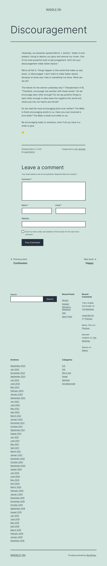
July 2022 (14, 401)
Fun (63, 366)
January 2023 (16, 394)
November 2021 (17, 423)
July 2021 (14, 437)
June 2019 (15, 519)
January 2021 (16, 455)
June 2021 (15, 441)
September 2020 (17, 466)
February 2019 (16, 534)
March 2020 (15, 487)
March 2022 (15, 416)
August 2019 (15, 512)
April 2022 (15, 412)
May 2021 (14, 444)
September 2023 (17, 376)
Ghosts (65, 300)
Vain (64, 313)
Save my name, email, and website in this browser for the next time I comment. (52, 233)
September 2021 (17, 430)
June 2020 (15, 476)
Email (58, 205)
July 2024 (14, 369)
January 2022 (16, 419)
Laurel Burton (29, 152)
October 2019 (16, 505)
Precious (88, 319)
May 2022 (14, 409)
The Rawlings (88, 309)
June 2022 (15, 405)
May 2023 (14, 387)
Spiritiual (81, 149)
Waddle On (53, 9)
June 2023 (15, 384)
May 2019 (14, 523)
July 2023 (14, 380)
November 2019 (17, 501)
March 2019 (15, 530)
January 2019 (16, 537)
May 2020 (14, 480)
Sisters (85, 350)
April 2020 (15, 484)
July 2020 (14, 473)
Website (25, 218)
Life (76, 149)
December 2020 (17, 459)
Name (25, 205)
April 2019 (14, 526)
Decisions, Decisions (66, 308)
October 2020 (16, 462)
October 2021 (16, 426)
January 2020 (16, 494)
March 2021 (15, 451)
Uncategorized (68, 384)
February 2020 (16, 491)
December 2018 (17, 541)
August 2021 (15, 434)
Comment (27, 179)
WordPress (91, 555)
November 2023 (17, 373)
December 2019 (17, 498)
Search (13, 294)
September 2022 (17, 398)
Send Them (67, 317)
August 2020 (16, 469)
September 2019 (17, 508)
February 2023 (16, 391)
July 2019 (14, 516)
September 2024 (17, 366)
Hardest (65, 304)
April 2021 (14, 448)
